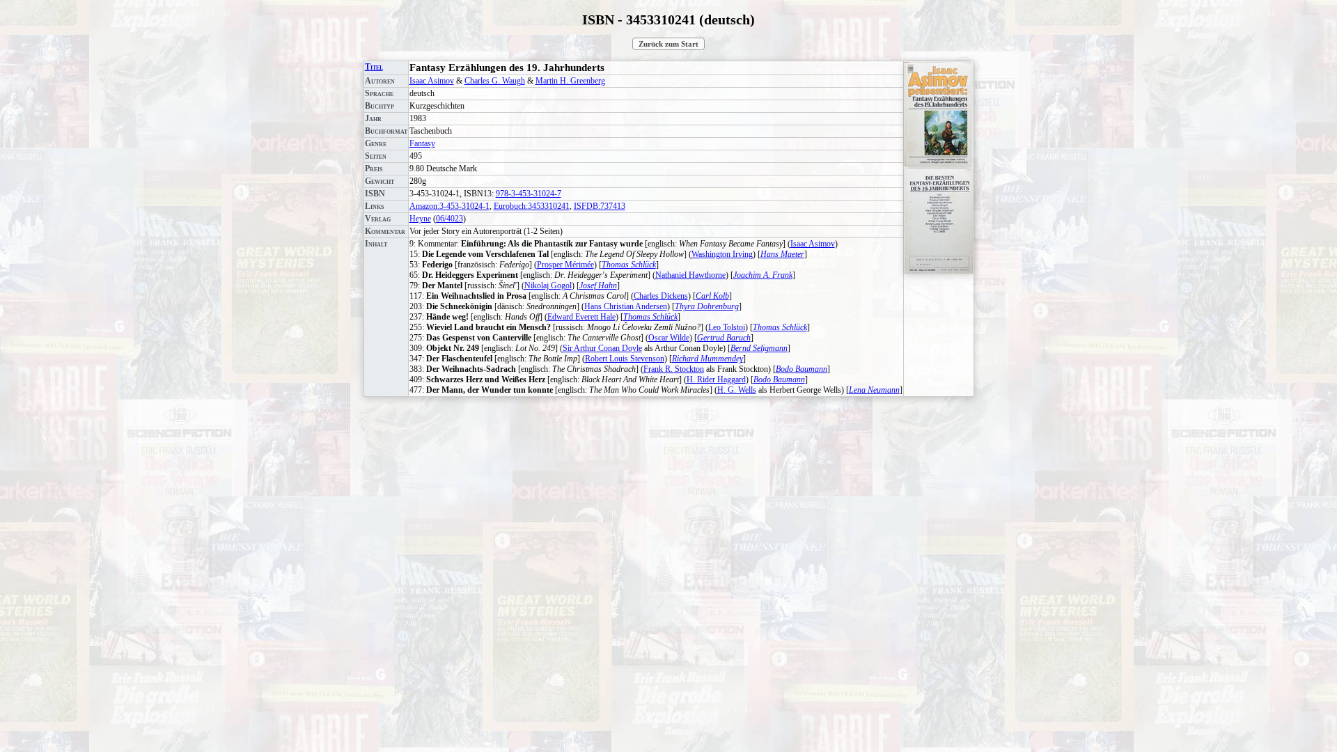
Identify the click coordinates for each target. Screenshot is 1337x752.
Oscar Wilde (668, 338)
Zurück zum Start (668, 44)
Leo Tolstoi (726, 327)
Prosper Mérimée (565, 264)
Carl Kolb (712, 296)
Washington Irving (722, 254)
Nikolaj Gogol (548, 285)
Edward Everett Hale (581, 317)
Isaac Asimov (431, 81)
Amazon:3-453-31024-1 (449, 206)
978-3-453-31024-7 (528, 193)
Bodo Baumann (801, 369)
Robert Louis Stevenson (624, 358)
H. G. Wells (736, 390)
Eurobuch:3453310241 (532, 206)
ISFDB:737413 (599, 206)
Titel (374, 67)
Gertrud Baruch (724, 338)
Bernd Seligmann (759, 348)
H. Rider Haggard (716, 379)
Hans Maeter (782, 254)
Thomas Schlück (629, 264)
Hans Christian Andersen (625, 306)
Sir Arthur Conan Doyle (602, 348)
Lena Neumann (874, 390)
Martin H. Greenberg (570, 81)
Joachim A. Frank (762, 275)
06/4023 (449, 219)
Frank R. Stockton (673, 369)
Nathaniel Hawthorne (690, 275)
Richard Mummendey (707, 358)
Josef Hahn (598, 285)
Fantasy (422, 143)
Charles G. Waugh (494, 81)
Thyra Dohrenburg (707, 306)
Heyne (420, 219)
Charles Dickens (661, 296)
